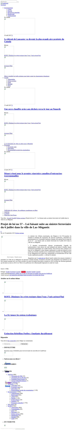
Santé (9, 82)
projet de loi (41, 258)
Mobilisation (14, 415)
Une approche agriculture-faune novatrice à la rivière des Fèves (26, 275)
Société (6, 77)
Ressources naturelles (14, 12)
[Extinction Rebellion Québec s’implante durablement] (13, 330)
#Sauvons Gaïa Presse (10, 215)
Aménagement (12, 15)
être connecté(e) (11, 341)
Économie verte (12, 147)
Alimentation (11, 79)
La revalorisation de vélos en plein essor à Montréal (18, 143)
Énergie (10, 11)
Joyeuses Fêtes (8, 66)
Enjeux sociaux (12, 81)
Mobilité (10, 84)
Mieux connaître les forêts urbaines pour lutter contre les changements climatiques (26, 76)
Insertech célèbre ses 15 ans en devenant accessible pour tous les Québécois (31, 273)
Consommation (15, 409)
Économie (7, 145)
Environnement (8, 8)
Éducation (14, 412)
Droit (9, 85)
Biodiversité (11, 14)
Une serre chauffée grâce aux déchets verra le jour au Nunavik (32, 109)
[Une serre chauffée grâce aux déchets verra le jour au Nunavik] (19, 103)
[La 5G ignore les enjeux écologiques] (13, 311)
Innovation (11, 148)
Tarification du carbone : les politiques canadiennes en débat (20, 210)
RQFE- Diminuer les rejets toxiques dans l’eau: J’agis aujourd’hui (22, 55)
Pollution (13, 401)
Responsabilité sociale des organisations (19, 150)
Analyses (6, 212)
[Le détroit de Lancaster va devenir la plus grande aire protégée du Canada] (19, 34)
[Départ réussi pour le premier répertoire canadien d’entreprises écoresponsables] (19, 168)
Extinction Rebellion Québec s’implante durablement (28, 333)
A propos (6, 213)
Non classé (11, 404)
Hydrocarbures (15, 399)
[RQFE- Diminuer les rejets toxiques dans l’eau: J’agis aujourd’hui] (13, 293)
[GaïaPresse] (4, 3)
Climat (9, 9)
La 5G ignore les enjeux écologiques (20, 315)
